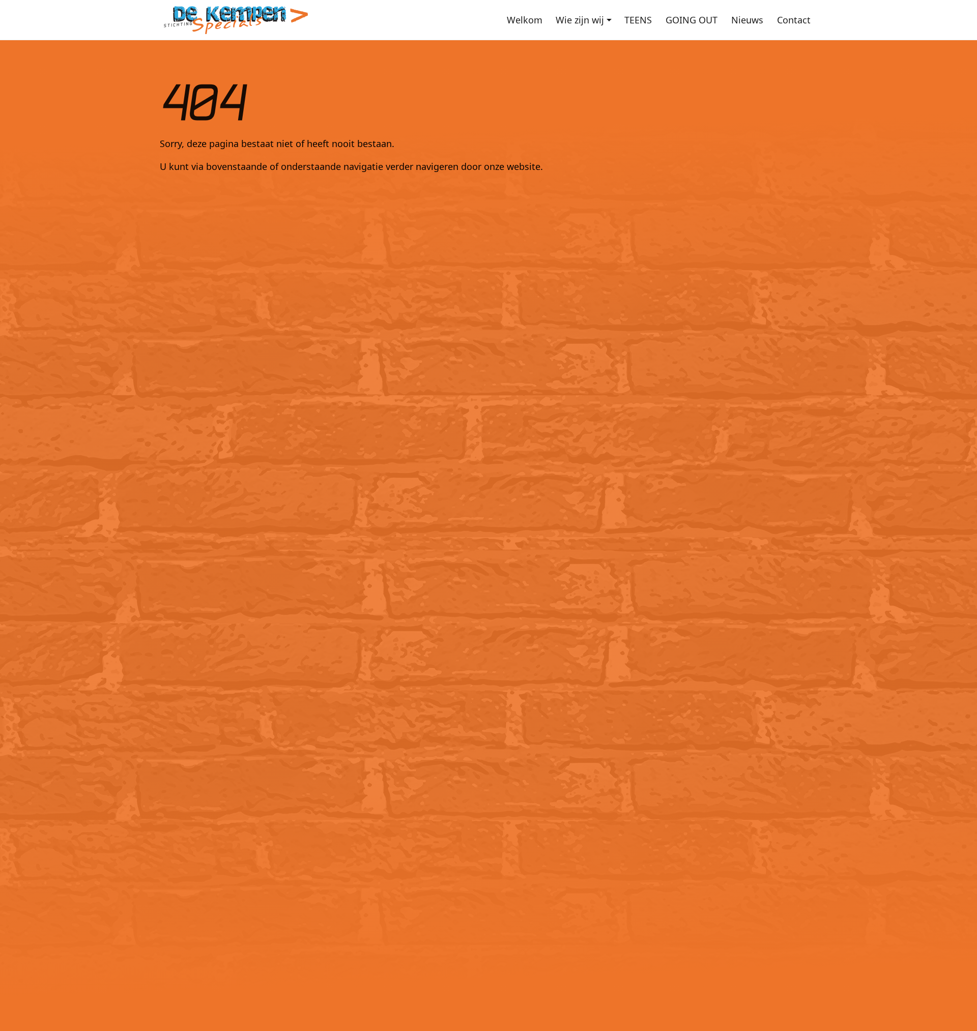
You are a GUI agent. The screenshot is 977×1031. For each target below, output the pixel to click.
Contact (794, 20)
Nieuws (747, 20)
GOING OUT (691, 20)
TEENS (638, 20)
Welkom (524, 20)
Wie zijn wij (580, 20)
